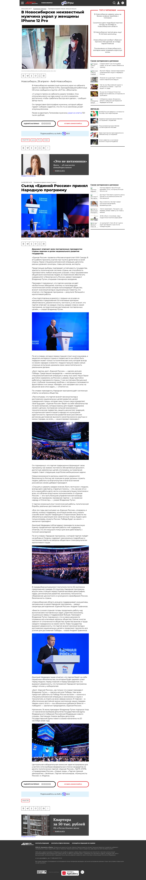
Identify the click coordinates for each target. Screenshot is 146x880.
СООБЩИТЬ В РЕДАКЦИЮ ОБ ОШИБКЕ (83, 843)
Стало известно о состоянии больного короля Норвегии (108, 140)
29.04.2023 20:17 (26, 9)
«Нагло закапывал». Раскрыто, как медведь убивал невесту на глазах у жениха (112, 210)
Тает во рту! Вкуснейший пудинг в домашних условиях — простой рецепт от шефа (111, 86)
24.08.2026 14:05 (26, 182)
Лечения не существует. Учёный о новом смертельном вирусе (111, 78)
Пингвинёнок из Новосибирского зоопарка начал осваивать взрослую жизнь (107, 50)
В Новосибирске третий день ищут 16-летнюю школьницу (108, 33)
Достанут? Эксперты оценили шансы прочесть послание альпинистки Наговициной (112, 196)
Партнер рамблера (54, 872)
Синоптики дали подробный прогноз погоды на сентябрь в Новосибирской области (107, 24)
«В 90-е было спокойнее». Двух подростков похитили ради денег (111, 216)
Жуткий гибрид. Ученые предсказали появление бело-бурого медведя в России (112, 72)
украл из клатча (75, 113)
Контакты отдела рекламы (60, 843)
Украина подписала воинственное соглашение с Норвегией (110, 119)
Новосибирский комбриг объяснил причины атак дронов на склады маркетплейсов (108, 42)
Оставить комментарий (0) (73, 123)
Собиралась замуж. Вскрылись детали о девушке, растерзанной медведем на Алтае (111, 100)
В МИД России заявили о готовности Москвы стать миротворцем (111, 112)
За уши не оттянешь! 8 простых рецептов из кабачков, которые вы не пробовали (112, 93)
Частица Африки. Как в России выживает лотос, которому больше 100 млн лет (111, 189)
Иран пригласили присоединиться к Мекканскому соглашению (111, 133)
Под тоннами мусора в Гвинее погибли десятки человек (109, 126)
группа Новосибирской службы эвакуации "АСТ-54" (38, 71)
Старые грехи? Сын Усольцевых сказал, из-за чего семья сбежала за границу (112, 65)
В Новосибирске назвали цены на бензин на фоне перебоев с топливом (107, 16)
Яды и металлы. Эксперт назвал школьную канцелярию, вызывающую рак (110, 203)
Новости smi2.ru (28, 176)
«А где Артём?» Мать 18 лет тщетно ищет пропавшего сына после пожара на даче (111, 224)
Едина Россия (26, 239)
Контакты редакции (42, 843)
